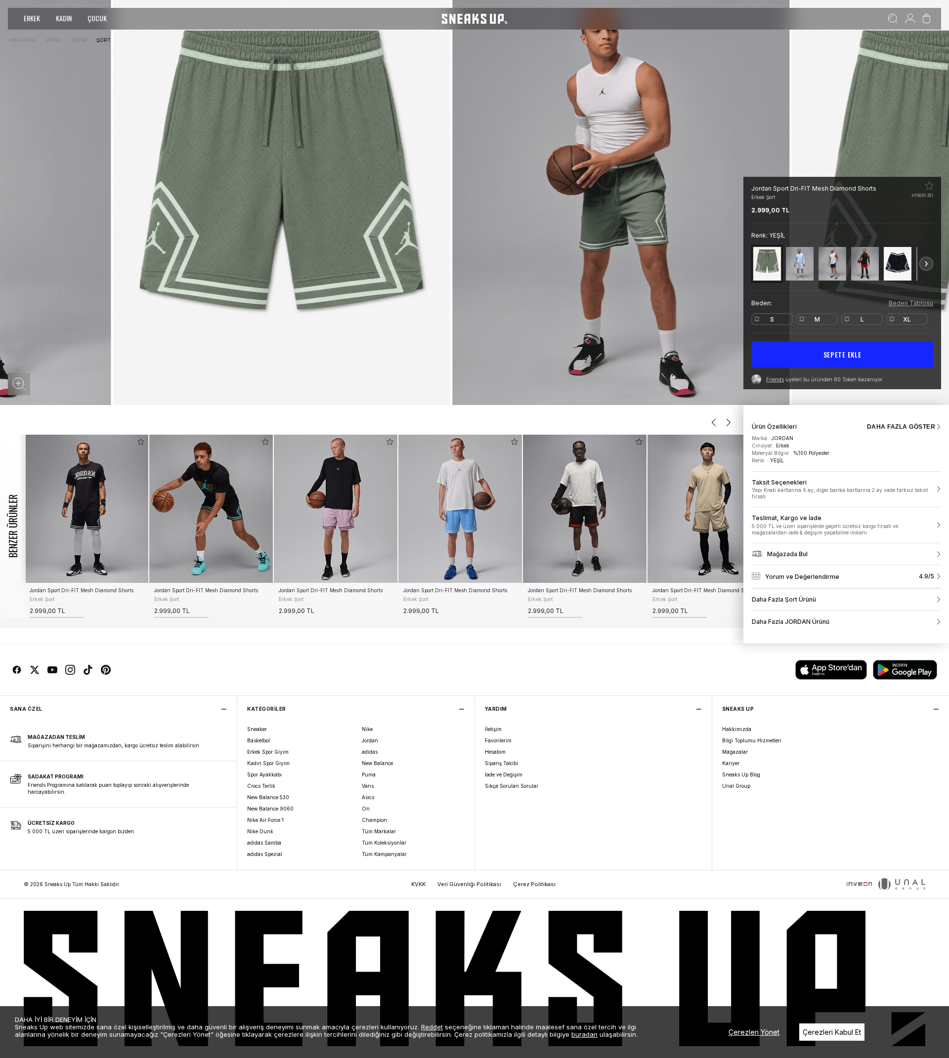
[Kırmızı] (865, 263)
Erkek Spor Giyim (268, 752)
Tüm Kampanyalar (384, 854)
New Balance (377, 763)
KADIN (64, 18)
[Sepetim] (926, 19)
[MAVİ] (800, 263)
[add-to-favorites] (140, 442)
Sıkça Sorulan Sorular (511, 786)
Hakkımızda (736, 729)
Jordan (370, 740)
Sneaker (257, 729)
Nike (367, 729)
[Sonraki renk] (926, 264)
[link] (846, 489)
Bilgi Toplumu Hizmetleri (751, 740)
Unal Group (736, 786)
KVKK (418, 884)
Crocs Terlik (261, 786)
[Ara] (893, 19)
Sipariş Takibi (501, 763)
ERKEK (32, 18)
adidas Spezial (264, 854)
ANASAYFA (22, 40)
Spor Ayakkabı (264, 774)
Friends (775, 379)
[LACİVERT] (832, 263)
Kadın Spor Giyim (268, 763)
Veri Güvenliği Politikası (469, 884)
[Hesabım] (910, 19)
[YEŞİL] (767, 263)
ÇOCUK (97, 18)
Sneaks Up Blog (741, 774)
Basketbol (258, 740)
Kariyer (730, 763)
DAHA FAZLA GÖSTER (901, 426)
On (366, 809)
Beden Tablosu (911, 303)
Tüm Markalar (379, 831)
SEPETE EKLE (842, 354)
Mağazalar (735, 752)
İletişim (493, 729)
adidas (370, 752)
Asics (368, 797)
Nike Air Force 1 (265, 820)
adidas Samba (264, 843)
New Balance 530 (268, 797)
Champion (374, 820)
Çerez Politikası (534, 884)
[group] (86, 526)
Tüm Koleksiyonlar (384, 843)
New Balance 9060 (270, 809)
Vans (368, 786)
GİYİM (79, 40)
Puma (369, 774)
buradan (584, 1034)
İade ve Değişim (503, 774)
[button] (19, 384)
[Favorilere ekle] (929, 186)
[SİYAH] (897, 263)
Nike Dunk (260, 831)
